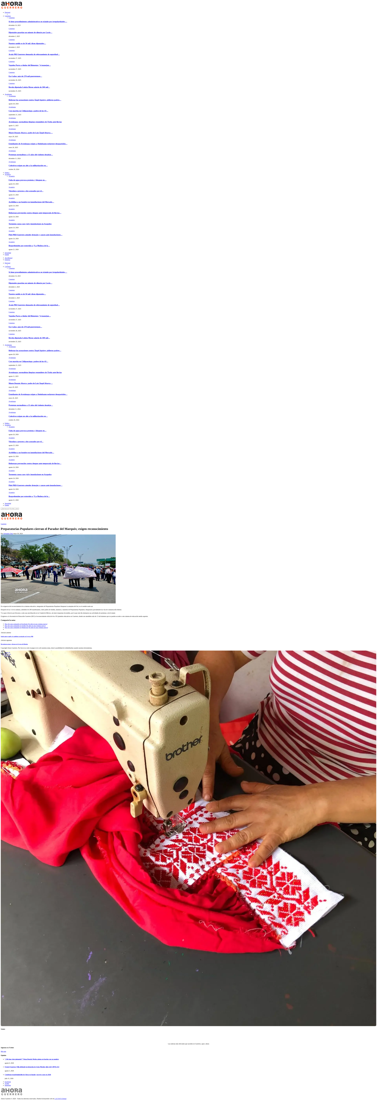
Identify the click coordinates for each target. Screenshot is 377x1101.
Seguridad (8, 253)
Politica (7, 173)
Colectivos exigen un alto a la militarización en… (28, 165)
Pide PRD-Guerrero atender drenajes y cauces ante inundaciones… (35, 235)
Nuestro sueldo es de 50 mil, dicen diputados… (27, 43)
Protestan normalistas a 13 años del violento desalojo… (31, 155)
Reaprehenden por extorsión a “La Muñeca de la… (29, 246)
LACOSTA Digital (60, 1099)
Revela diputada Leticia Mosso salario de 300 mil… (29, 87)
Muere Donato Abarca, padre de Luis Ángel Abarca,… (31, 133)
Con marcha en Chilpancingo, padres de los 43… (28, 111)
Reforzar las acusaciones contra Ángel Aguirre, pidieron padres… (35, 100)
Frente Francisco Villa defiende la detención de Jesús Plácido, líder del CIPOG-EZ (32, 1067)
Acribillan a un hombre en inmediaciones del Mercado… (31, 202)
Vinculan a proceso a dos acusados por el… (26, 191)
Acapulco (8, 174)
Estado (7, 254)
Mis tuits (3, 1051)
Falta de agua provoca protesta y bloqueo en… (27, 180)
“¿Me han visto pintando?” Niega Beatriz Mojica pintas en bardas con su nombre (32, 1059)
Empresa (7, 260)
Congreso (8, 16)
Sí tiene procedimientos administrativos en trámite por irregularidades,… (38, 22)
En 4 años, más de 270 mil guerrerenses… (25, 76)
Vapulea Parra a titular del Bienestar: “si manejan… (30, 65)
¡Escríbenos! (8, 258)
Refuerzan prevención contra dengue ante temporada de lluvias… (35, 213)
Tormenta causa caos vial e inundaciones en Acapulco (30, 224)
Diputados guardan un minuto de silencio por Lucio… (30, 32)
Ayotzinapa (8, 94)
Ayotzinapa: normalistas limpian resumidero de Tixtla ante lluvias (35, 122)
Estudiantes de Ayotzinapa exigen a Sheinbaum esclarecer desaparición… (38, 144)
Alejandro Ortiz (8, 533)
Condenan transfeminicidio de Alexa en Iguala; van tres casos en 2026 (28, 1074)
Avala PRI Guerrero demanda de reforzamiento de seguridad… (34, 54)
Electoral (7, 12)
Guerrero (3, 524)
